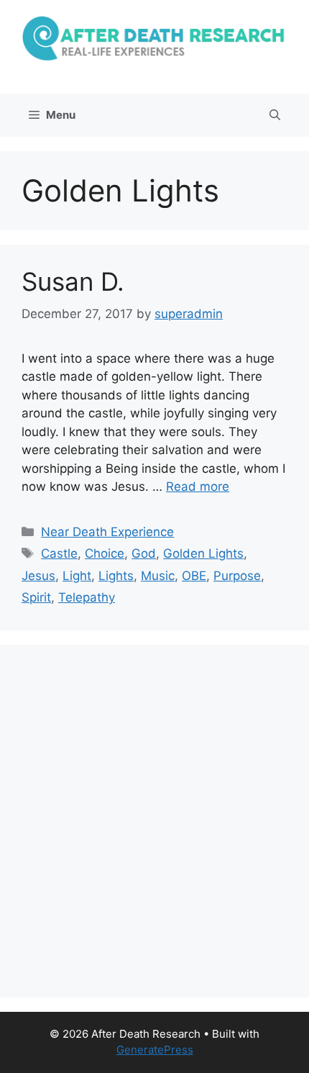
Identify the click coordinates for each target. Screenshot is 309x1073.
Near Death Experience (107, 532)
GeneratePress (154, 1049)
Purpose (237, 576)
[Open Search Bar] (275, 115)
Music (158, 576)
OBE (194, 576)
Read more (197, 486)
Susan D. (73, 281)
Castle (59, 553)
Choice (104, 553)
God (144, 553)
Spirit (36, 597)
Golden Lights (203, 553)
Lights (116, 576)
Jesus (38, 576)
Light (77, 576)
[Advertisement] (154, 821)
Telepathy (86, 597)
